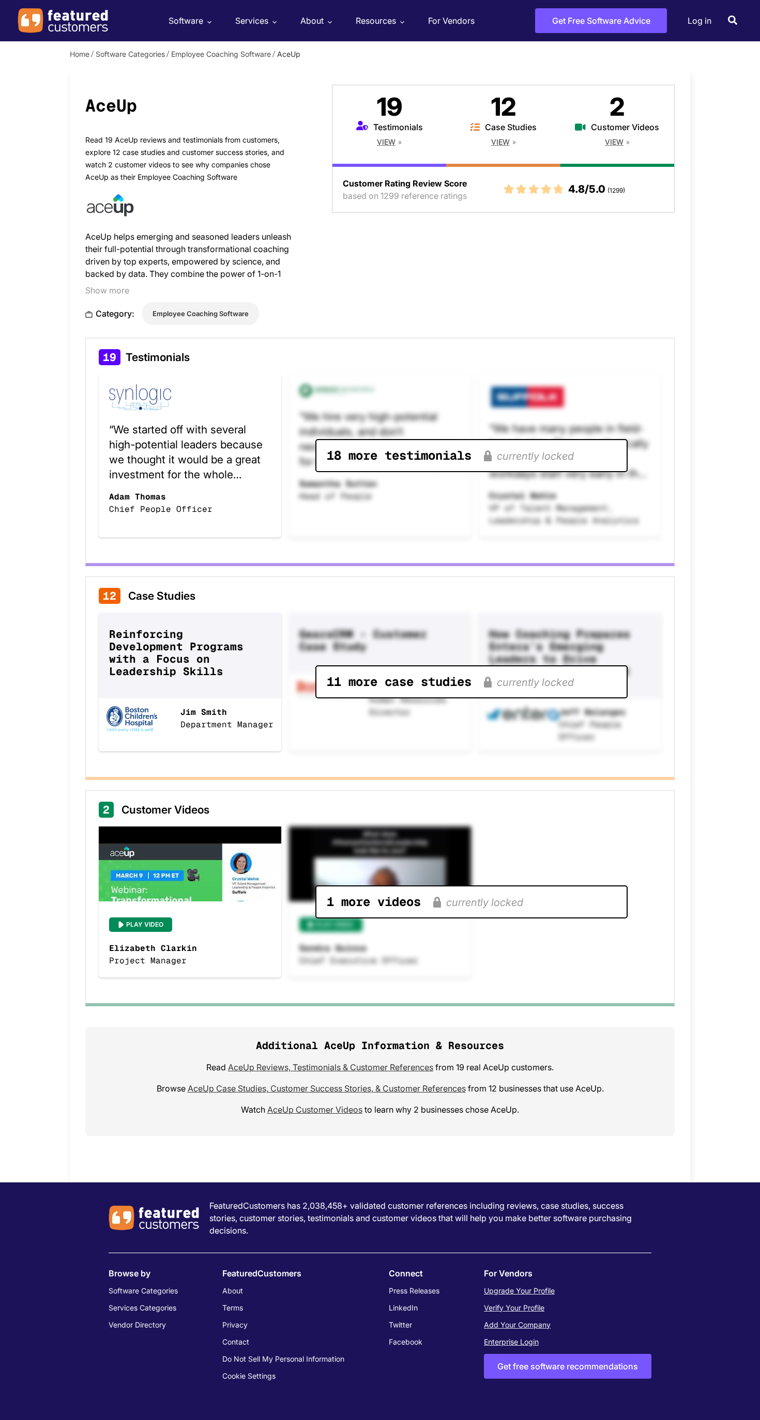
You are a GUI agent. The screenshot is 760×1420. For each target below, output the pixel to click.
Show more (107, 290)
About (312, 20)
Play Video (144, 924)
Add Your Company (517, 1324)
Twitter (400, 1324)
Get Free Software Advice (601, 20)
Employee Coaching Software (221, 54)
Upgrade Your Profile (519, 1290)
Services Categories (142, 1307)
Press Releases (414, 1290)
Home (79, 54)
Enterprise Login (511, 1341)
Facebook (405, 1341)
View (386, 141)
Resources (376, 20)
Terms (232, 1307)
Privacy (235, 1324)
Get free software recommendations (567, 1366)
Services (251, 20)
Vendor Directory (137, 1324)
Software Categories (130, 54)
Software (186, 20)
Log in (699, 20)
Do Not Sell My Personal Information (283, 1358)
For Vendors (451, 20)
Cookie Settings (249, 1375)
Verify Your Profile (514, 1307)
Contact (235, 1341)
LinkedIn (403, 1307)
